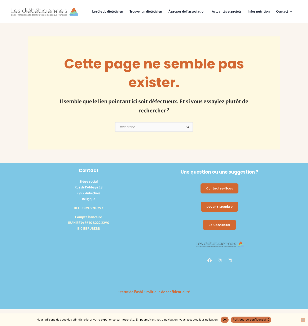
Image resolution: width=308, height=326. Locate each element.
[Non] (303, 320)
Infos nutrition (259, 11)
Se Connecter (219, 225)
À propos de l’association (187, 11)
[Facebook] (209, 260)
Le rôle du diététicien (107, 11)
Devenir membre (219, 207)
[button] (290, 11)
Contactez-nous (219, 188)
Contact (282, 11)
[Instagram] (219, 260)
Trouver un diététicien (145, 11)
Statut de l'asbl (130, 292)
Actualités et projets (226, 11)
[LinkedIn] (229, 260)
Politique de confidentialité (168, 292)
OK (225, 319)
